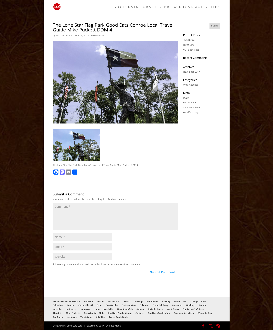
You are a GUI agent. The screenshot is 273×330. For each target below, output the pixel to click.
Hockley (190, 305)
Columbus (58, 305)
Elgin (99, 305)
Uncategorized (190, 84)
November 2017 (191, 71)
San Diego (58, 317)
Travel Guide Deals (118, 317)
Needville (108, 309)
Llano (97, 309)
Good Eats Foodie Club (159, 313)
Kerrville (57, 309)
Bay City (166, 301)
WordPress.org (191, 112)
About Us (57, 313)
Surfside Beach (155, 309)
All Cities (100, 317)
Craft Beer (156, 7)
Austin (100, 301)
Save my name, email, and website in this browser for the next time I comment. (99, 264)
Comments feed (191, 107)
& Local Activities (197, 7)
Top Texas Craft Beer (193, 309)
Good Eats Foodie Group (119, 313)
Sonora (140, 309)
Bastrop (138, 301)
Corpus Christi (85, 305)
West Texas (173, 309)
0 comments (97, 35)
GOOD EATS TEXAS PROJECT (66, 301)
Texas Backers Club (93, 313)
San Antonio (114, 301)
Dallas (127, 301)
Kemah (202, 305)
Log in (186, 97)
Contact (139, 313)
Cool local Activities (184, 313)
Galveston (177, 305)
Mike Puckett (73, 313)
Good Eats (126, 7)
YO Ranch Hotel (191, 49)
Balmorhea (152, 301)
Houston (88, 301)
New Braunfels (125, 309)
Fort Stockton (129, 305)
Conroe (70, 305)
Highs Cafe (188, 44)
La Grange (71, 309)
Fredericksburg (160, 305)
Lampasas (85, 309)
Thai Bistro (188, 39)
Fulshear (144, 305)
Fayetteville (112, 305)
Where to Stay (205, 313)
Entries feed (189, 102)
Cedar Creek (180, 301)
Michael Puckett (64, 35)
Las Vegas (71, 317)
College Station (198, 301)
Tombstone (86, 317)
